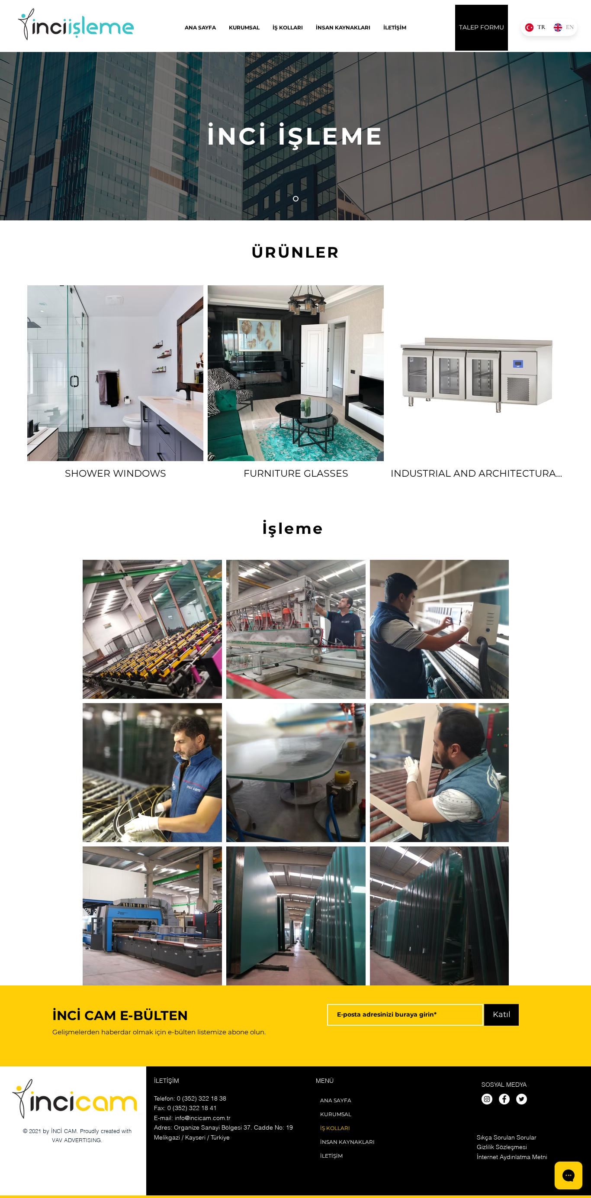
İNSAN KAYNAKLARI (347, 1142)
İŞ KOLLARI (335, 1128)
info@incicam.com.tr (203, 1118)
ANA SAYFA (335, 1100)
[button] (287, 27)
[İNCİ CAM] (296, 199)
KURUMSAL (335, 1114)
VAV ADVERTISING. (77, 1140)
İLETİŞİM (331, 1156)
